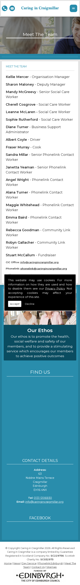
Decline (29, 303)
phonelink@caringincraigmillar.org (43, 268)
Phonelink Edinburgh (50, 563)
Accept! (15, 303)
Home (8, 563)
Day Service (29, 563)
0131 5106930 (43, 498)
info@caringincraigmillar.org (44, 501)
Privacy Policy (55, 288)
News (16, 563)
